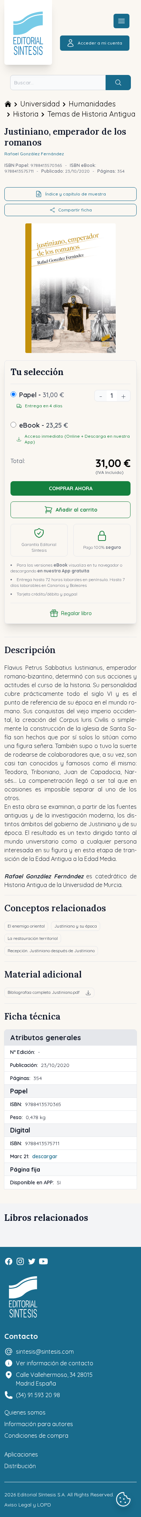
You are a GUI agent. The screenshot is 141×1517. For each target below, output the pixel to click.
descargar (44, 1156)
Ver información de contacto (54, 1363)
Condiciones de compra (36, 1435)
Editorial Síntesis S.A (41, 1494)
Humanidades (92, 103)
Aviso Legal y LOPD (27, 1504)
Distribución (20, 1466)
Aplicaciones (21, 1454)
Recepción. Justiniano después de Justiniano (51, 950)
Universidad (40, 103)
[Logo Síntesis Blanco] (23, 1297)
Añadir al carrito (76, 510)
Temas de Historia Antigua (91, 113)
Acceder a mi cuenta (100, 43)
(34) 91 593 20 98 (38, 1395)
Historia (26, 113)
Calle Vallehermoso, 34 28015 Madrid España (54, 1379)
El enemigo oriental (26, 926)
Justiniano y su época (75, 926)
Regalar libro (76, 613)
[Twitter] (31, 1261)
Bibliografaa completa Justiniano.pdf (44, 992)
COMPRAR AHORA (71, 488)
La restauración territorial (33, 938)
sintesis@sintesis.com (45, 1351)
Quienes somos (25, 1412)
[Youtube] (43, 1261)
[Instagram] (20, 1261)
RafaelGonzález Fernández (34, 153)
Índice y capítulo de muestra (75, 194)
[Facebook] (8, 1261)
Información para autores (38, 1424)
